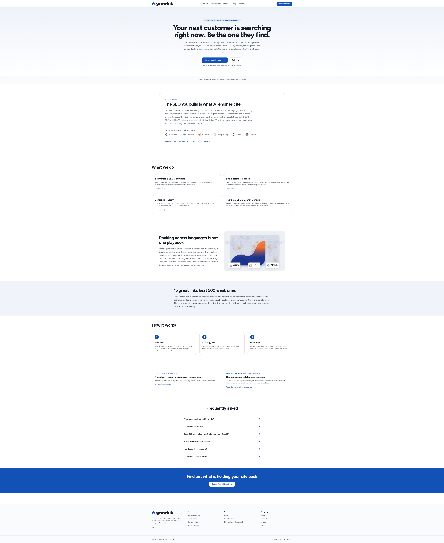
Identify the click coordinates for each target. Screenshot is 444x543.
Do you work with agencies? (222, 456)
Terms (263, 525)
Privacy (263, 522)
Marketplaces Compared (220, 4)
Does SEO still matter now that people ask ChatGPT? (222, 434)
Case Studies (229, 519)
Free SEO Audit (284, 4)
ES (274, 4)
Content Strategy (194, 522)
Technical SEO (193, 525)
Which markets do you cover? (222, 441)
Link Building (192, 519)
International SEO (194, 516)
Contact (264, 519)
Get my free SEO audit (213, 60)
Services (205, 4)
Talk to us (235, 60)
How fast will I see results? (222, 449)
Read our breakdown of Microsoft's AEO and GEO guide (186, 141)
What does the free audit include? (222, 419)
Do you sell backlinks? (222, 426)
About (241, 4)
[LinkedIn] (153, 527)
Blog (234, 4)
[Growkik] (162, 4)
